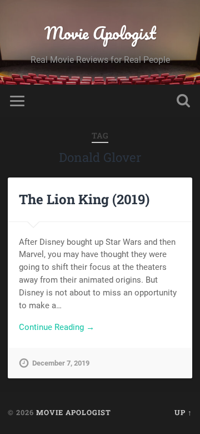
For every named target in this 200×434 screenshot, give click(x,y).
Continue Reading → (56, 327)
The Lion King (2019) (84, 199)
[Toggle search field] (183, 101)
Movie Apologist (100, 33)
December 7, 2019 (60, 363)
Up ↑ (183, 412)
